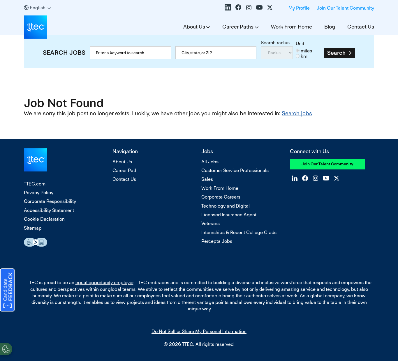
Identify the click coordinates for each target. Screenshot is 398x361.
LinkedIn (228, 7)
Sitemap (33, 228)
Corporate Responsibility (50, 201)
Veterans (210, 223)
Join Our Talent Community (345, 8)
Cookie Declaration (44, 219)
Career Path (125, 170)
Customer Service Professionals (235, 170)
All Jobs (210, 162)
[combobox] (216, 52)
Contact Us (360, 26)
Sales (207, 179)
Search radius (275, 43)
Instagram (249, 7)
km (304, 56)
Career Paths (237, 26)
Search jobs (297, 113)
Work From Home (291, 26)
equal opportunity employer (104, 282)
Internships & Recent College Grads (239, 232)
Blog (329, 26)
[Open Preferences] (6, 349)
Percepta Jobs (216, 241)
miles (306, 51)
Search (336, 52)
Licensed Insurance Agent (228, 215)
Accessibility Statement (49, 210)
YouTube (259, 7)
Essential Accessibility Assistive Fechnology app (35, 242)
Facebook (238, 7)
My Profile (299, 8)
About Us (194, 26)
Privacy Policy (38, 193)
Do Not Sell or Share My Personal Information (199, 331)
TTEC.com (34, 184)
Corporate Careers (220, 197)
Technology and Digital (225, 206)
